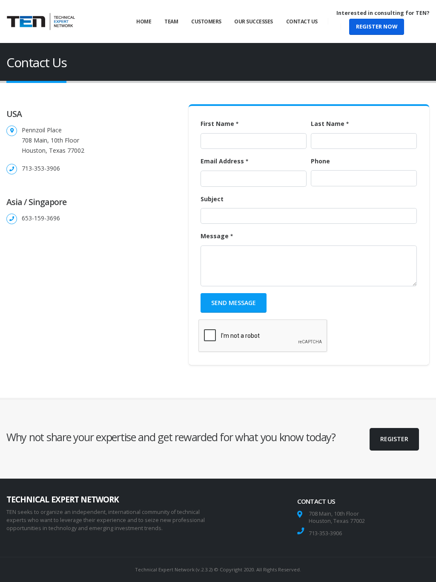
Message (215, 236)
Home (143, 21)
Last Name (327, 124)
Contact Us (302, 21)
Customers (206, 21)
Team (171, 21)
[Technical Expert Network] (40, 21)
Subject (212, 199)
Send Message (233, 303)
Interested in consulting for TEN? (383, 13)
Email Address (222, 161)
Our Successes (253, 21)
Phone (320, 161)
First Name (217, 124)
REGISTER (394, 439)
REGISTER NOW (376, 26)
